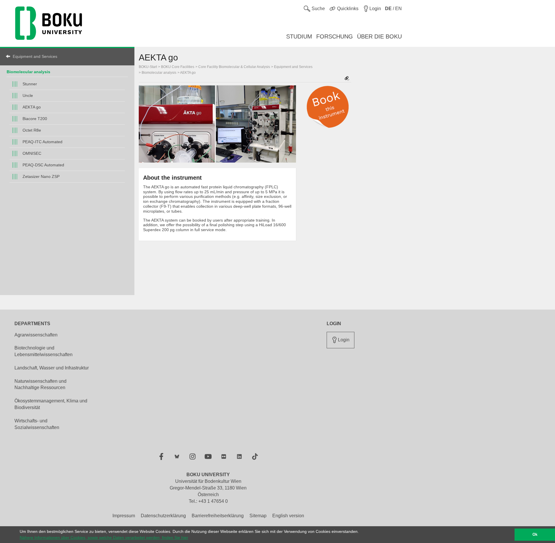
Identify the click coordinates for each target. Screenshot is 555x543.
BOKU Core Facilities (177, 67)
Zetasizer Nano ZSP (41, 176)
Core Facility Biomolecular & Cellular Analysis (234, 67)
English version (288, 515)
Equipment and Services (35, 56)
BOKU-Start (148, 67)
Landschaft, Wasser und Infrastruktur (51, 367)
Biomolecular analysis (28, 71)
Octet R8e (32, 130)
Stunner (30, 84)
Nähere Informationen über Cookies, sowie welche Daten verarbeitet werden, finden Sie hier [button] (104, 537)
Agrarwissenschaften (36, 334)
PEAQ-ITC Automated (42, 141)
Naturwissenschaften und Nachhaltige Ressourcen (40, 384)
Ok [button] (534, 535)
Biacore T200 (35, 118)
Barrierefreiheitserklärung (218, 515)
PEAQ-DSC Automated (43, 165)
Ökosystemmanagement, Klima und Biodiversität (50, 404)
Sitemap (258, 515)
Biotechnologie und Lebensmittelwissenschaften (43, 351)
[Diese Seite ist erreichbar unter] (347, 79)
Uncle (28, 95)
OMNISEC (32, 153)
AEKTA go (32, 107)
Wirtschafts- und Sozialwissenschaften (36, 424)
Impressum (123, 515)
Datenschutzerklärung (163, 515)
